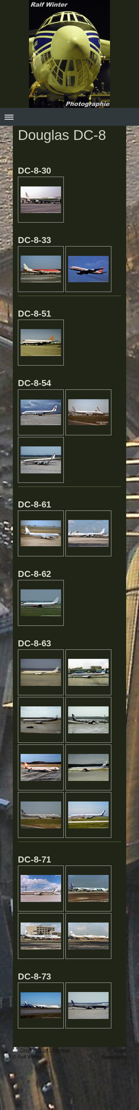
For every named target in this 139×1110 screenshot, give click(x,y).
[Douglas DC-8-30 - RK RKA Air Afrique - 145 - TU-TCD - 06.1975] (41, 199)
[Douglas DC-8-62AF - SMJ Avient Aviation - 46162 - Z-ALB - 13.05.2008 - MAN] (41, 602)
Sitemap (61, 1050)
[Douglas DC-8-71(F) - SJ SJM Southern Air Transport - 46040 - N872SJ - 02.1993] (88, 936)
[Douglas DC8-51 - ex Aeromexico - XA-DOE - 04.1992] (41, 342)
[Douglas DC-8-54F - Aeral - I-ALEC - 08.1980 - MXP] (41, 459)
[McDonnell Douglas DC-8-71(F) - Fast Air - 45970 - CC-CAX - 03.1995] (88, 888)
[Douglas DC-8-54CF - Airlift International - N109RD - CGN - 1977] (88, 412)
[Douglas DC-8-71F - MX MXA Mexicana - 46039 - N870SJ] (41, 936)
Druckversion (34, 1050)
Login (120, 1050)
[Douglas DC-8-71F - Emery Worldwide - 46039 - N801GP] (41, 888)
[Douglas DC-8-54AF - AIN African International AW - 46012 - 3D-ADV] (41, 412)
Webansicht (113, 1056)
